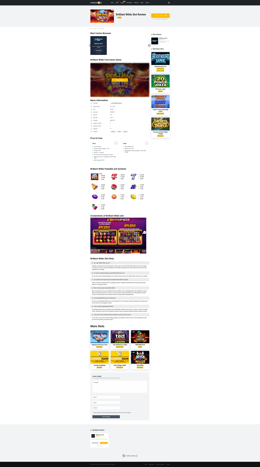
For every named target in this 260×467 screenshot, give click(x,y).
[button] (144, 232)
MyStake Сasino (98, 43)
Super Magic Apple (120, 365)
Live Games (129, 2)
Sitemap (168, 464)
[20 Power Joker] (160, 87)
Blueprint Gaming (119, 346)
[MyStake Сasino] (154, 44)
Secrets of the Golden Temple (160, 133)
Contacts (113, 464)
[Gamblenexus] (96, 2)
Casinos (122, 2)
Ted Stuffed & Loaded (120, 345)
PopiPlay (140, 346)
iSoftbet (119, 17)
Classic (113, 131)
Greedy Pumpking (99, 365)
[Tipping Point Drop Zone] (99, 342)
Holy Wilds (140, 365)
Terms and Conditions (160, 464)
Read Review (95, 442)
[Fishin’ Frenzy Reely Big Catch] (160, 107)
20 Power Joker (160, 89)
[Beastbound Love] (160, 64)
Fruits (119, 131)
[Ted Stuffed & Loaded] (120, 342)
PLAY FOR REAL (159, 15)
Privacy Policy (151, 464)
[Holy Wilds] (140, 363)
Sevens (125, 131)
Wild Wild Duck (140, 345)
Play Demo (120, 80)
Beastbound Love (160, 66)
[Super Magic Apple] (120, 363)
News (142, 2)
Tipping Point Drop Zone (99, 345)
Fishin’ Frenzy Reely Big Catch (160, 110)
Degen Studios (140, 367)
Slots (117, 2)
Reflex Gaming (160, 135)
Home (112, 2)
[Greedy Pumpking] (99, 363)
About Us (109, 464)
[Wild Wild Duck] (140, 342)
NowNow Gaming (160, 70)
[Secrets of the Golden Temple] (160, 130)
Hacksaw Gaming (160, 68)
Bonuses (136, 2)
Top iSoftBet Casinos (116, 103)
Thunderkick (99, 367)
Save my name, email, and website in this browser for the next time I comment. (112, 412)
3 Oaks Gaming (120, 367)
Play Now (104, 442)
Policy (146, 464)
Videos (147, 2)
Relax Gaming (99, 346)
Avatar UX (160, 91)
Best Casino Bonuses (100, 33)
